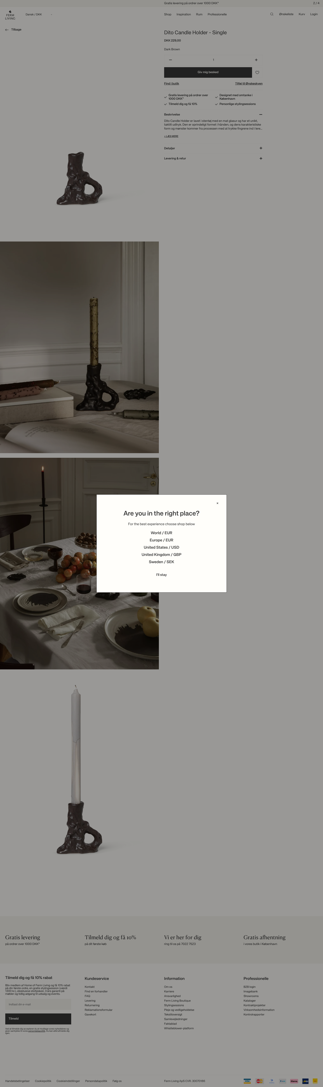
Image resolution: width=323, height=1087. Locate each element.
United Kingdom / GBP (161, 555)
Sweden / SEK (161, 562)
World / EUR (161, 533)
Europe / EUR (161, 541)
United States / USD (161, 548)
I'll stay (161, 575)
